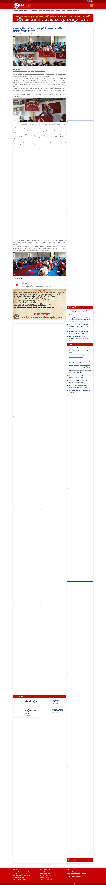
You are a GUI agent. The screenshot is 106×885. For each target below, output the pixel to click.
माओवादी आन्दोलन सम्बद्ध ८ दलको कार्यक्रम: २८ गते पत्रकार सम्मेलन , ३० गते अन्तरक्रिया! (31, 701)
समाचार (16, 11)
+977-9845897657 (17, 1)
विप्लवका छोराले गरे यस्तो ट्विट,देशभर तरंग (78, 348)
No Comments (39, 34)
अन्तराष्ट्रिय (58, 11)
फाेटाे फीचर (69, 11)
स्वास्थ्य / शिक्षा (76, 11)
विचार (25, 11)
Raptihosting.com (75, 883)
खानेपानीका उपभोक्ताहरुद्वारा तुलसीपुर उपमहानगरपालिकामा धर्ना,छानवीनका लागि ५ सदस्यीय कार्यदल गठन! (31, 711)
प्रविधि (52, 11)
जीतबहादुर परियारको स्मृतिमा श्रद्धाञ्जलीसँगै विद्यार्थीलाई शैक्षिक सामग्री (78, 332)
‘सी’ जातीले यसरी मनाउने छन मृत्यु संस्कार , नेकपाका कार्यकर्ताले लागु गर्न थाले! (78, 382)
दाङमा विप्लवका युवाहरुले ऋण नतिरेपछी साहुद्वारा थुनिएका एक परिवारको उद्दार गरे (80, 362)
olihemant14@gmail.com (26, 1)
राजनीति (21, 11)
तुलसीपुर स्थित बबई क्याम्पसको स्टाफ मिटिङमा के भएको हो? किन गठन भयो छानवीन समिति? (80, 319)
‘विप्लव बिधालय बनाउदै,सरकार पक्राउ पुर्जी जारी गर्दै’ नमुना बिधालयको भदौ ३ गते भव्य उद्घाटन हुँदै (80, 367)
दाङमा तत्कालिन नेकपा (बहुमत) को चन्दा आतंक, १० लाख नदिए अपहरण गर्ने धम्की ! (80, 372)
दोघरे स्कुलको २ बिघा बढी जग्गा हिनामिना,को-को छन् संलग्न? (79, 391)
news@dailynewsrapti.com (21, 879)
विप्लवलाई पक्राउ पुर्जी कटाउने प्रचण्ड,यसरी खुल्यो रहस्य (80, 352)
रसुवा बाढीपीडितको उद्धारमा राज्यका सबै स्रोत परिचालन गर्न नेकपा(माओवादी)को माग (79, 312)
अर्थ (29, 11)
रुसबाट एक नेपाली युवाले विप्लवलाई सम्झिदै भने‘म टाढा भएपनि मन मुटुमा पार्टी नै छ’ (80, 377)
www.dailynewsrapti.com (19, 874)
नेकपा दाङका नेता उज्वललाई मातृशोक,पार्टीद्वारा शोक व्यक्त (57, 710)
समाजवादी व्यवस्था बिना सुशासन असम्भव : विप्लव (58, 701)
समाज (40, 11)
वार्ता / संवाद (34, 11)
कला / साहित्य (46, 11)
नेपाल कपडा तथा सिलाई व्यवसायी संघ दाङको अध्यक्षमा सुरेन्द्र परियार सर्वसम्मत (79, 326)
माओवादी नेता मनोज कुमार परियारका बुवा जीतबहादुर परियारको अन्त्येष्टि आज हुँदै (78, 337)
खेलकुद (63, 11)
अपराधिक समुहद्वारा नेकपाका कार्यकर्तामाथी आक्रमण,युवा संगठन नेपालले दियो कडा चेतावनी (79, 387)
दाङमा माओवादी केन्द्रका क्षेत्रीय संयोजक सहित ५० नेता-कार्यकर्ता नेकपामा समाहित (80, 357)
